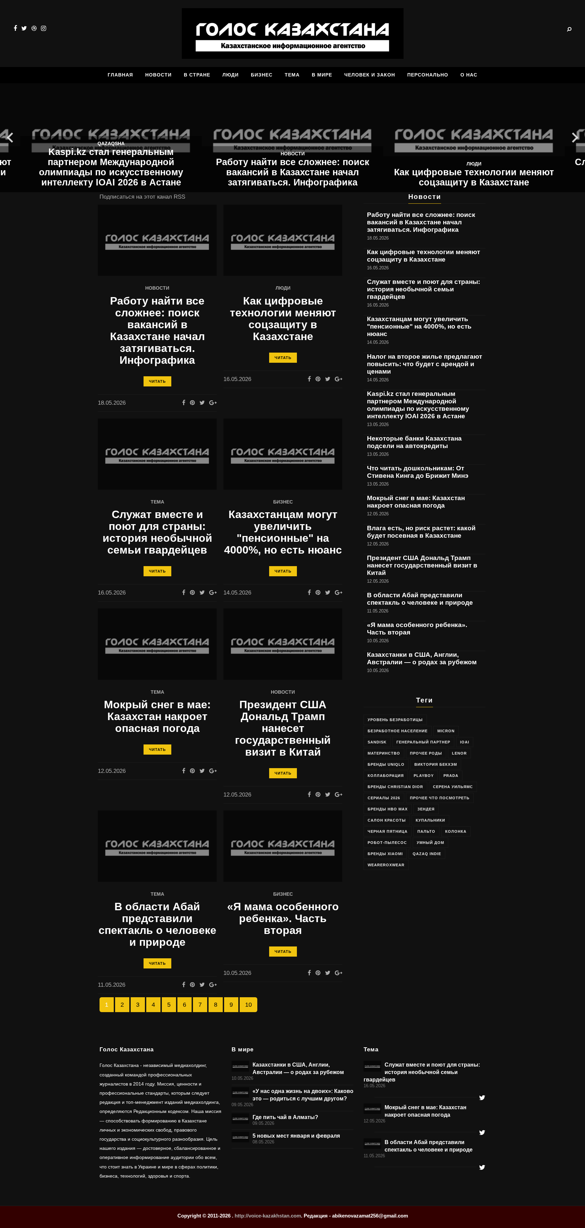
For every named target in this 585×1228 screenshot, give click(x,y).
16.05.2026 (374, 1086)
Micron (446, 731)
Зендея (426, 809)
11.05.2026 (374, 1156)
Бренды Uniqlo (386, 764)
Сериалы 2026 (384, 798)
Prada (450, 776)
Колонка (456, 831)
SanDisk (377, 742)
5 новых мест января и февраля (296, 1136)
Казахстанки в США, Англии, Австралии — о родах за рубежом (422, 658)
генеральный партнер (423, 742)
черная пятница (388, 831)
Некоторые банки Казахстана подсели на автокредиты (414, 442)
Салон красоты (387, 820)
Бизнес (283, 502)
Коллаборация (386, 776)
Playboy (424, 776)
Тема (157, 502)
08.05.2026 (263, 1142)
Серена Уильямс (453, 787)
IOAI (464, 742)
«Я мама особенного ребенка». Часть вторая (283, 918)
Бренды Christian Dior (395, 787)
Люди (474, 163)
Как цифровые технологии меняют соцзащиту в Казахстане (474, 177)
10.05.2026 (242, 1078)
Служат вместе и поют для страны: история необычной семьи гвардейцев (157, 532)
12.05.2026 (374, 1121)
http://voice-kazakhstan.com (268, 1216)
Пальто (426, 831)
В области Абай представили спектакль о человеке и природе (157, 924)
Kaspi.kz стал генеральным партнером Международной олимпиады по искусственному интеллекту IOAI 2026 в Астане (111, 167)
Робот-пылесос (387, 843)
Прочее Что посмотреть (440, 798)
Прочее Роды (426, 753)
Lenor (459, 753)
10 (248, 1004)
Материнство (384, 753)
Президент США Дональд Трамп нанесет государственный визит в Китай (283, 728)
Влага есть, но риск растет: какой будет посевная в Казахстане (421, 531)
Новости (293, 153)
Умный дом (430, 843)
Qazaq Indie (427, 854)
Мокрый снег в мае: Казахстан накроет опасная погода (157, 716)
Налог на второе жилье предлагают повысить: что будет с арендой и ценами (424, 364)
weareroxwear (386, 865)
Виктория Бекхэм (435, 764)
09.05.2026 (242, 1104)
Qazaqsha (111, 143)
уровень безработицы (395, 720)
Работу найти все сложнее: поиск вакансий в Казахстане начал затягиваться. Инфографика (292, 172)
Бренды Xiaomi (385, 854)
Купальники (430, 820)
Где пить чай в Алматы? (285, 1117)
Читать (157, 381)
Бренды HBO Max (388, 809)
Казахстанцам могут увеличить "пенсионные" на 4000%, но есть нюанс (283, 532)
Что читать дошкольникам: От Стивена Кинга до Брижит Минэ (418, 472)
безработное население (398, 731)
